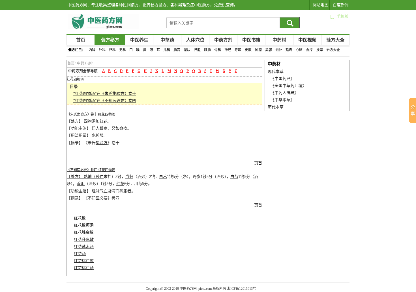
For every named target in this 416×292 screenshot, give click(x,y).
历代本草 (276, 107)
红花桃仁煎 (84, 261)
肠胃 (176, 50)
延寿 (289, 50)
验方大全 (335, 40)
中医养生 (139, 40)
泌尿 (187, 50)
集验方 (102, 143)
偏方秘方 (110, 40)
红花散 (80, 218)
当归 (129, 177)
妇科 (112, 50)
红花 (104, 121)
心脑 (299, 50)
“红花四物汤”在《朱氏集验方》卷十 (104, 93)
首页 (80, 40)
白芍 (234, 177)
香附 (81, 184)
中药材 (279, 40)
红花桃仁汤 (84, 268)
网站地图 (321, 5)
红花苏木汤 (84, 247)
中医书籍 (251, 40)
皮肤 (248, 50)
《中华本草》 (282, 100)
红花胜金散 (84, 232)
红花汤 (80, 254)
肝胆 (197, 50)
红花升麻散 (84, 239)
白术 (163, 177)
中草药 (167, 40)
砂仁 (100, 177)
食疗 (309, 50)
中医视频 (307, 40)
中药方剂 (223, 40)
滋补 (278, 50)
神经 (227, 50)
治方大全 (333, 50)
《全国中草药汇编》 (288, 86)
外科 (102, 50)
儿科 (166, 50)
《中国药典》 (282, 79)
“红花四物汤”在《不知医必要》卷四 (104, 101)
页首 (258, 163)
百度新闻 (341, 5)
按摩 (319, 50)
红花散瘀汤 (84, 225)
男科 (122, 50)
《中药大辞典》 (284, 93)
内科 (92, 50)
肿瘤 (258, 50)
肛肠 (207, 50)
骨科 (217, 50)
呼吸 (238, 50)
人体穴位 (195, 40)
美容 (268, 50)
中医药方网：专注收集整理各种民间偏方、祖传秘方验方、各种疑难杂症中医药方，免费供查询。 (152, 5)
